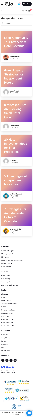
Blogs (3, 347)
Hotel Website (6, 266)
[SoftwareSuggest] (9, 390)
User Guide (5, 316)
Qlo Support (5, 275)
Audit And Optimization (9, 285)
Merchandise (5, 351)
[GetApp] (24, 382)
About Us (4, 294)
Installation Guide (7, 313)
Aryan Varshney (15, 56)
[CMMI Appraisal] (11, 398)
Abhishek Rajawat (16, 194)
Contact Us (5, 344)
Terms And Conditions (9, 303)
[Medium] (11, 360)
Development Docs (8, 310)
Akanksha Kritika (15, 229)
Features (4, 297)
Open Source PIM (7, 322)
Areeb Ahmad (14, 91)
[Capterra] (10, 382)
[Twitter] (7, 360)
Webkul (13, 372)
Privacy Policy (6, 300)
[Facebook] (2, 360)
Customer (4, 335)
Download (4, 307)
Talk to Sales (27, 4)
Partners (4, 341)
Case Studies (5, 338)
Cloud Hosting (6, 282)
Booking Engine (6, 263)
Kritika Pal (13, 160)
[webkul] (8, 366)
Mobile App (5, 257)
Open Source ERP (7, 326)
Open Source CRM (7, 319)
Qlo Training (5, 279)
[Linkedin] (15, 360)
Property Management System (12, 260)
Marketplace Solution (8, 254)
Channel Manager (7, 251)
